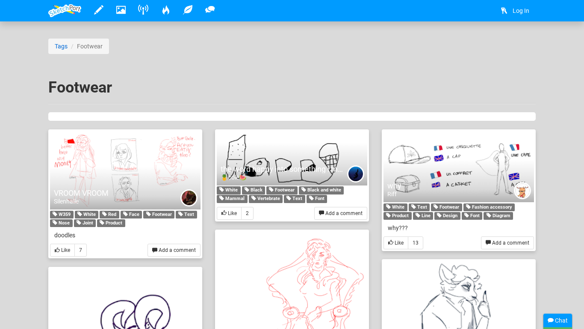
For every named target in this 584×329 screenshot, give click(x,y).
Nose (63, 223)
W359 (64, 214)
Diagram (500, 215)
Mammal (234, 199)
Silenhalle (66, 201)
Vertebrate (268, 199)
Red (111, 214)
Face (133, 214)
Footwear (161, 214)
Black (256, 190)
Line (425, 215)
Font (319, 199)
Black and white (323, 190)
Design (449, 215)
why (394, 185)
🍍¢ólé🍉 (233, 177)
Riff (392, 194)
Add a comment (176, 250)
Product (113, 223)
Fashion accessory (491, 207)
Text (188, 214)
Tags (61, 46)
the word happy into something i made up (291, 168)
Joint (87, 223)
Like (65, 250)
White (89, 214)
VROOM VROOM (81, 192)
